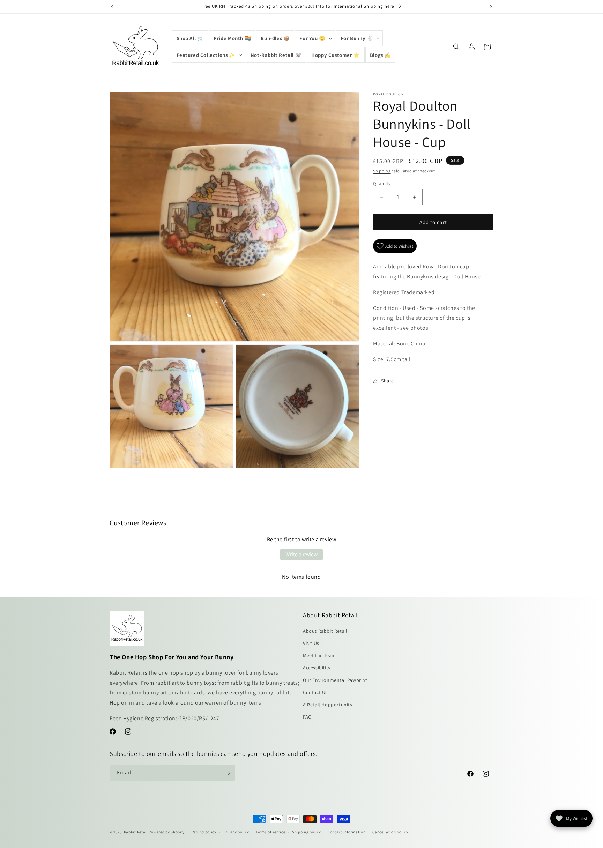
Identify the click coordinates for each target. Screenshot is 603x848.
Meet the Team (319, 656)
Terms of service (270, 831)
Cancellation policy (390, 831)
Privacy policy (236, 831)
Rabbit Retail (136, 832)
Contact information (346, 831)
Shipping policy (306, 831)
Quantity (381, 183)
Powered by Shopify (167, 832)
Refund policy (204, 831)
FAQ (307, 717)
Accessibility (316, 668)
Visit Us (311, 643)
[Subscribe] (227, 773)
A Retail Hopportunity (327, 704)
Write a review (301, 554)
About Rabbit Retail (325, 631)
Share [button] (387, 381)
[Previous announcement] (112, 6)
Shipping (382, 170)
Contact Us (315, 692)
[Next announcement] (491, 6)
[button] (315, 38)
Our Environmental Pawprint (335, 680)
